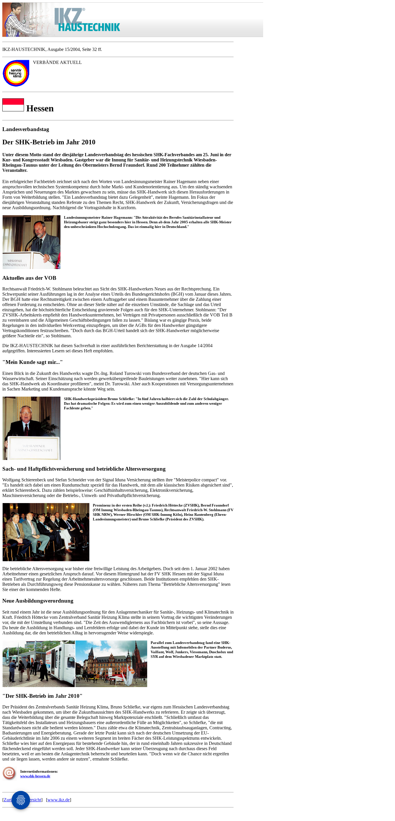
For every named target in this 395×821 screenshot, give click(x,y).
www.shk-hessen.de (35, 776)
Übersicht (32, 799)
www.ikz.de (58, 799)
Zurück (10, 799)
